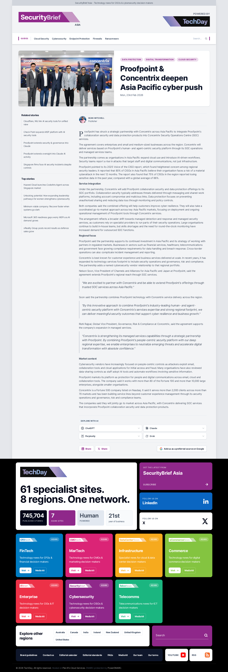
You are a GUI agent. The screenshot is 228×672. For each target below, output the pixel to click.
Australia (60, 632)
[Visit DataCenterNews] (133, 539)
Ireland (97, 632)
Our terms (153, 655)
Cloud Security (41, 38)
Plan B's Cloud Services (74, 668)
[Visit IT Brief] (33, 585)
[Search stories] (205, 635)
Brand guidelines (28, 655)
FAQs (110, 655)
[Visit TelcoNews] (133, 585)
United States (62, 639)
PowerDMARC (114, 668)
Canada (74, 632)
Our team (138, 655)
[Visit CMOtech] (83, 539)
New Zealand (112, 632)
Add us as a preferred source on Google (184, 448)
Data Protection (131, 59)
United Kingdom (132, 632)
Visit (23, 570)
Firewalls (97, 38)
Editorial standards (92, 655)
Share (88, 448)
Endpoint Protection (79, 38)
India (85, 632)
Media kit (40, 570)
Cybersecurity (59, 38)
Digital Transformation (160, 59)
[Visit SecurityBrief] (83, 585)
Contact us (48, 655)
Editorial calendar (68, 655)
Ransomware (112, 38)
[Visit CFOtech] (33, 539)
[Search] (206, 38)
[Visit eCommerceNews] (182, 539)
